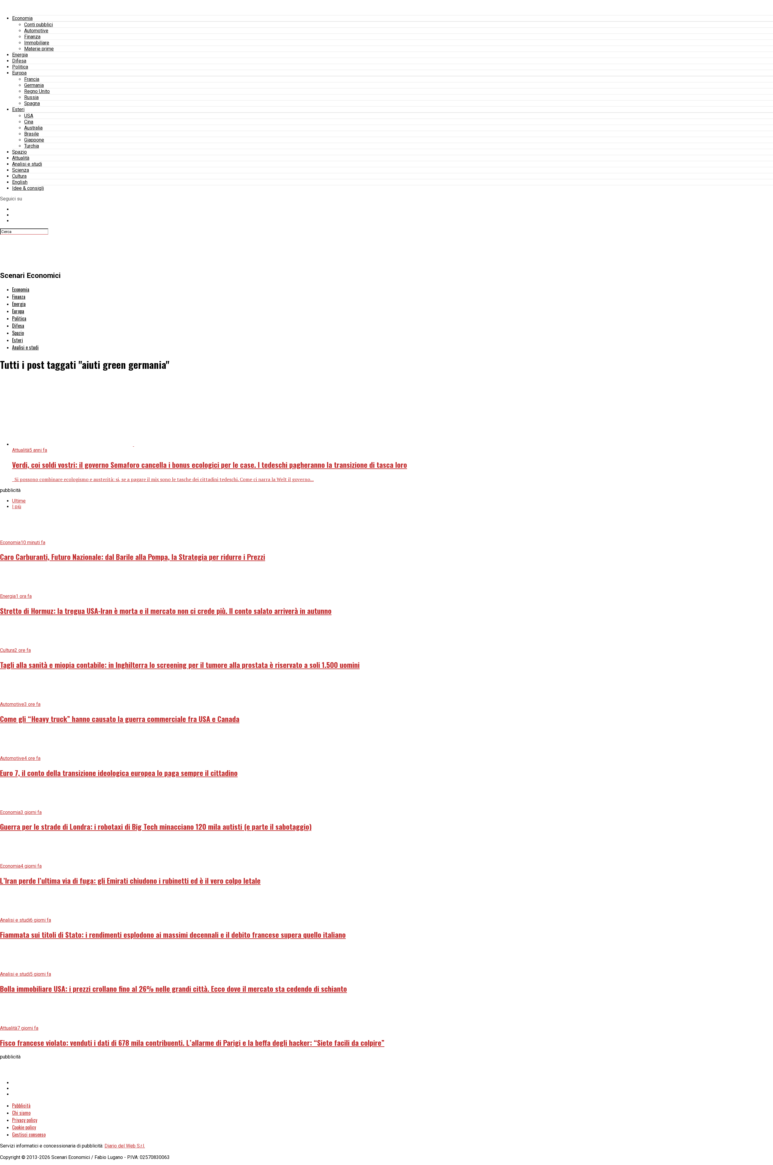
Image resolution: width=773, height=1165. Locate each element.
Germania (34, 85)
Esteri (18, 109)
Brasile (31, 134)
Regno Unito (37, 91)
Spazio (19, 152)
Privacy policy (24, 1120)
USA (28, 116)
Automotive (36, 31)
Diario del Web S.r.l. (124, 1146)
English (19, 182)
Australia (33, 128)
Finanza (32, 37)
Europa (19, 73)
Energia (20, 55)
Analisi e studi (27, 164)
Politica (20, 67)
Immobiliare (36, 43)
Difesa (19, 61)
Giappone (34, 140)
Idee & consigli (28, 188)
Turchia (31, 146)
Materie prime (39, 49)
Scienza (20, 170)
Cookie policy (24, 1127)
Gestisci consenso (29, 1134)
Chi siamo (21, 1112)
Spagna (32, 103)
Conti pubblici (38, 24)
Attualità (20, 158)
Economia (22, 18)
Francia (31, 79)
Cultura (19, 176)
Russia (31, 97)
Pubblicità (21, 1105)
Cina (28, 122)
